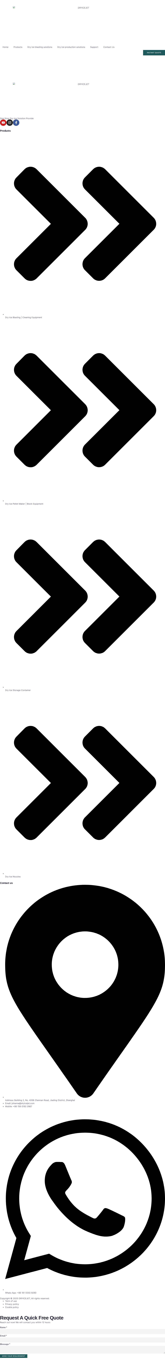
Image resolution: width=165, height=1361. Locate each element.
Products (18, 47)
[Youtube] (3, 122)
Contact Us (108, 47)
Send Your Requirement (13, 1356)
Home (5, 47)
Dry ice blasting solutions (39, 47)
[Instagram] (9, 122)
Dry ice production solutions (71, 47)
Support (94, 47)
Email (3, 1336)
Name (3, 1327)
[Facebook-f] (16, 122)
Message (5, 1344)
